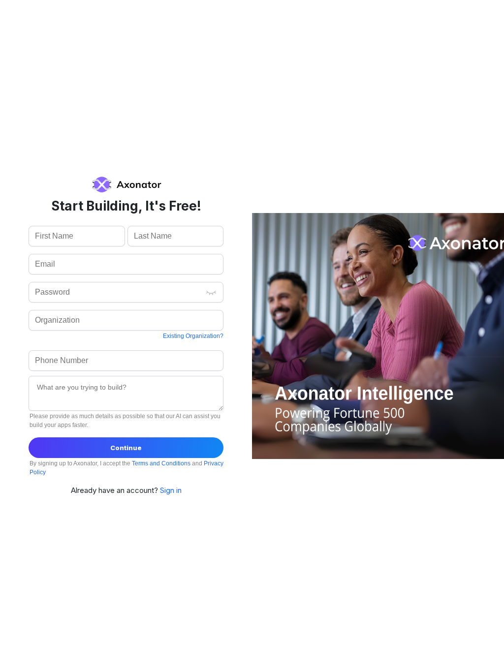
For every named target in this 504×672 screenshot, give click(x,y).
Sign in (171, 490)
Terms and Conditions (162, 463)
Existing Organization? (193, 336)
